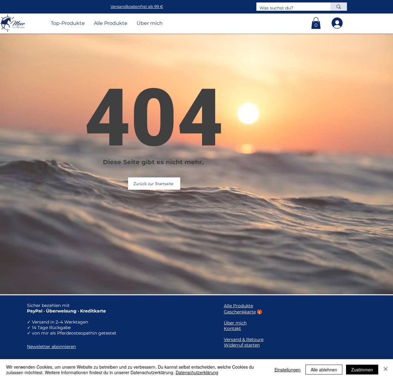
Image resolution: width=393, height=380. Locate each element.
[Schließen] (385, 369)
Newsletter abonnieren (51, 346)
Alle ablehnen (324, 369)
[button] (316, 23)
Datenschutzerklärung (197, 372)
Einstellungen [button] (287, 369)
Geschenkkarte (240, 312)
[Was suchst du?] (338, 6)
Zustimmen (362, 369)
